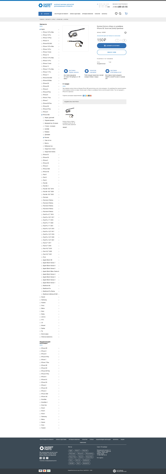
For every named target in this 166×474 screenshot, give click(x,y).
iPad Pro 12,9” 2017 (48, 231)
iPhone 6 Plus (47, 109)
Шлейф (47, 129)
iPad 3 (45, 177)
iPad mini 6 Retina (48, 211)
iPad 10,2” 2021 (47, 254)
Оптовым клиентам (87, 13)
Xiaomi (43, 297)
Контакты (104, 13)
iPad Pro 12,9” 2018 (48, 234)
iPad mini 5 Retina (48, 208)
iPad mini (45, 197)
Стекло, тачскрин (50, 126)
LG (42, 322)
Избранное (83, 442)
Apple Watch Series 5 (49, 268)
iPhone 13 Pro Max (48, 46)
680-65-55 (120, 6)
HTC (42, 319)
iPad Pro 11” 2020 (48, 223)
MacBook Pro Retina (49, 291)
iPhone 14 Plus (47, 37)
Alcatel (43, 325)
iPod (44, 257)
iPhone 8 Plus (47, 92)
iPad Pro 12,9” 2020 (48, 237)
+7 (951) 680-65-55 (102, 455)
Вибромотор (49, 146)
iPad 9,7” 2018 (47, 245)
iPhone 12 (46, 66)
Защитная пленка (50, 151)
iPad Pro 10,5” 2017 (48, 217)
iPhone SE (44, 365)
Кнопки (47, 137)
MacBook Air (46, 285)
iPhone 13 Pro (47, 49)
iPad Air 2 (45, 186)
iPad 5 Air (44, 405)
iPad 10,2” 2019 (47, 248)
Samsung (44, 300)
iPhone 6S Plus (47, 103)
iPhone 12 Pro (47, 60)
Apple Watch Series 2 (49, 280)
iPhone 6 (45, 112)
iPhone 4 (45, 166)
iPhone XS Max (47, 80)
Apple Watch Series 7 (49, 262)
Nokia (43, 314)
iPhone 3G (46, 171)
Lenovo (43, 317)
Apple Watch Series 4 (49, 274)
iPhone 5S (46, 157)
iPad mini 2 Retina (48, 200)
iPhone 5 (45, 160)
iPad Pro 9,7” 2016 (48, 214)
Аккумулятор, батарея (51, 123)
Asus (42, 311)
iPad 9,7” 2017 (47, 243)
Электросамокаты (46, 337)
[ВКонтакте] (83, 95)
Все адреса (100, 457)
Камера (47, 132)
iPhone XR (46, 86)
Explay (43, 328)
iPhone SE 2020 (47, 77)
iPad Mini (43, 399)
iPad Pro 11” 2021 (48, 225)
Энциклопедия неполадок (103, 439)
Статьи (92, 439)
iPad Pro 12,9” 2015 (48, 228)
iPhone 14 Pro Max (48, 32)
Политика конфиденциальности (48, 460)
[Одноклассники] (87, 95)
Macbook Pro (86, 463)
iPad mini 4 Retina (48, 205)
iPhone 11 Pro (47, 72)
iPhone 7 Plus (47, 97)
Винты (47, 143)
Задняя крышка (49, 120)
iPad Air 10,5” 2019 (48, 188)
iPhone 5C (46, 154)
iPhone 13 (46, 55)
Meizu (43, 308)
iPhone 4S (46, 163)
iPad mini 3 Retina (48, 203)
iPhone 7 (45, 100)
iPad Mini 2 (44, 402)
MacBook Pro (47, 288)
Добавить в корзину (113, 45)
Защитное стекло (50, 149)
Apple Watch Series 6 (49, 265)
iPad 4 (45, 180)
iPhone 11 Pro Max (48, 69)
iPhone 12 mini (47, 63)
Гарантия (97, 13)
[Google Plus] (91, 95)
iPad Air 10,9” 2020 (48, 191)
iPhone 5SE (46, 114)
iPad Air (45, 183)
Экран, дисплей (49, 117)
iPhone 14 (46, 40)
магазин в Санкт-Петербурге (120, 4)
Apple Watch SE (47, 260)
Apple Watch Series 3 (49, 277)
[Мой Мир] (89, 95)
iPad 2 (45, 174)
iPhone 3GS (46, 168)
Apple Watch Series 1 (49, 282)
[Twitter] (85, 95)
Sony (42, 305)
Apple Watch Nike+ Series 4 (51, 271)
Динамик (47, 134)
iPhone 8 (45, 94)
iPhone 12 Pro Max (48, 57)
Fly (42, 331)
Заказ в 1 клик (111, 52)
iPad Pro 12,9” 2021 (48, 240)
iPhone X (45, 89)
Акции (122, 439)
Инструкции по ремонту (61, 13)
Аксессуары (44, 334)
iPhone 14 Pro (47, 35)
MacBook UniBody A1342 (50, 294)
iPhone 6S (46, 106)
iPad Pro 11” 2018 (48, 220)
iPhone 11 (46, 75)
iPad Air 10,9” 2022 (48, 194)
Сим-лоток (48, 140)
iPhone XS (46, 83)
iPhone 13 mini (47, 52)
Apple (43, 29)
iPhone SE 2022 (47, 43)
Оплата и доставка (75, 13)
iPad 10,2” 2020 (47, 251)
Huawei (43, 302)
